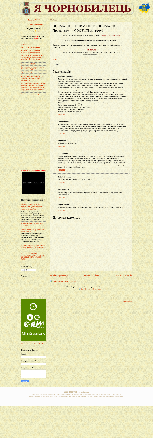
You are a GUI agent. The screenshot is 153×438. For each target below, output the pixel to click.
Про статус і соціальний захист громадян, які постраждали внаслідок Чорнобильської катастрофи (32, 58)
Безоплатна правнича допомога (33, 94)
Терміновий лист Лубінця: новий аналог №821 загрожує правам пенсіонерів (33, 247)
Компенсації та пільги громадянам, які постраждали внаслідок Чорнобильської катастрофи (32, 77)
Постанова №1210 (28, 64)
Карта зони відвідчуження (30, 47)
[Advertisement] (33, 132)
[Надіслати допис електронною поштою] (57, 64)
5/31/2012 (61, 198)
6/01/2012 (61, 210)
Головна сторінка (90, 275)
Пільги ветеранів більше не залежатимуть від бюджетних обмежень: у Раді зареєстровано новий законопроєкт (33, 207)
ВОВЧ (55, 59)
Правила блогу (26, 72)
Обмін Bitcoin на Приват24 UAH (32, 344)
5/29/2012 (61, 134)
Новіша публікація (59, 275)
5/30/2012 (61, 170)
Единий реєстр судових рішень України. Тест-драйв (32, 68)
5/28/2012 (61, 114)
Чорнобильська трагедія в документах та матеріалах (30, 51)
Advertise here (127, 301)
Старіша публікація (122, 275)
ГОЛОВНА (25, 44)
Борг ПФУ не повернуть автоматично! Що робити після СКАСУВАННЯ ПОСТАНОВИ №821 (32, 256)
